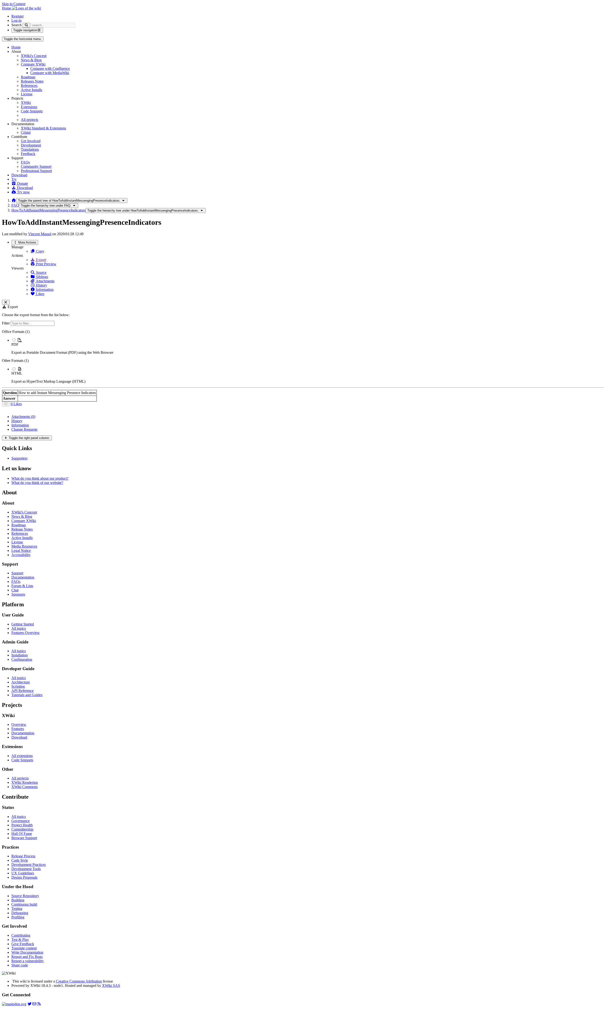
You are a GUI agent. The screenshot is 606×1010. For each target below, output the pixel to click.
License (26, 94)
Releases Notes (32, 81)
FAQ (15, 205)
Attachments (44, 281)
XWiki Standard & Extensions (43, 128)
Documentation (22, 577)
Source (40, 272)
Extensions (29, 107)
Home (16, 47)
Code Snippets (32, 111)
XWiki (26, 103)
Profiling (17, 917)
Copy (39, 251)
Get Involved (30, 141)
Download (19, 175)
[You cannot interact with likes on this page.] (6, 404)
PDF (14, 344)
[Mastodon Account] (14, 1004)
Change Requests (24, 429)
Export (40, 260)
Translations (30, 149)
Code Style (19, 860)
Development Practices (28, 865)
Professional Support (36, 171)
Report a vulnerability (27, 961)
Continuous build (24, 904)
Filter (6, 323)
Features (17, 729)
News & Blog (31, 60)
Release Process (23, 856)
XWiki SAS (111, 985)
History (41, 285)
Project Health (22, 825)
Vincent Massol (39, 234)
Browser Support (24, 838)
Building (17, 900)
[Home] (13, 200)
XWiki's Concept (33, 56)
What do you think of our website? (37, 483)
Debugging (19, 913)
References (29, 86)
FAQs (25, 162)
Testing (16, 909)
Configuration (21, 659)
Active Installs (31, 90)
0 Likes (16, 404)
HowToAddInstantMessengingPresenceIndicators (48, 210)
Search (16, 25)
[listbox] (303, 357)
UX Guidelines (22, 873)
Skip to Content (13, 4)
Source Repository (25, 896)
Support (17, 573)
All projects (29, 120)
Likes (39, 294)
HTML (16, 373)
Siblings (41, 277)
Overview (18, 724)
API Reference (22, 691)
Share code (19, 965)
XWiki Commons (24, 787)
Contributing (20, 935)
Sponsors (18, 594)
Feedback (28, 154)
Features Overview (25, 633)
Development (31, 145)
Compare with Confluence (50, 68)
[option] (307, 346)
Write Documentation (27, 952)
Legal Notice (21, 551)
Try (14, 179)
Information (44, 290)
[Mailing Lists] (34, 1004)
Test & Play (20, 940)
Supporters (19, 458)
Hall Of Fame (21, 834)
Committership (22, 829)
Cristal (26, 132)
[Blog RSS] (39, 1004)
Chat (14, 590)
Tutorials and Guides (26, 695)
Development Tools (26, 869)
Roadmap (28, 77)
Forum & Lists (22, 586)
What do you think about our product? (39, 478)
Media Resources (24, 546)
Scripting (18, 686)
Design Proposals (24, 877)
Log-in (16, 20)
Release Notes (22, 529)
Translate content (24, 948)
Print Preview (45, 264)
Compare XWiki (33, 64)
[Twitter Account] (29, 1004)
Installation (19, 655)
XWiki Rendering (24, 782)
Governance (20, 821)
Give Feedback (22, 944)
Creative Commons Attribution (79, 981)
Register (17, 16)
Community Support (36, 166)
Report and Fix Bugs (27, 957)
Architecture (20, 682)
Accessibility (21, 555)
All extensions (22, 756)
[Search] (26, 25)
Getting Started (22, 624)
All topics (18, 628)
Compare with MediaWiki (49, 73)
